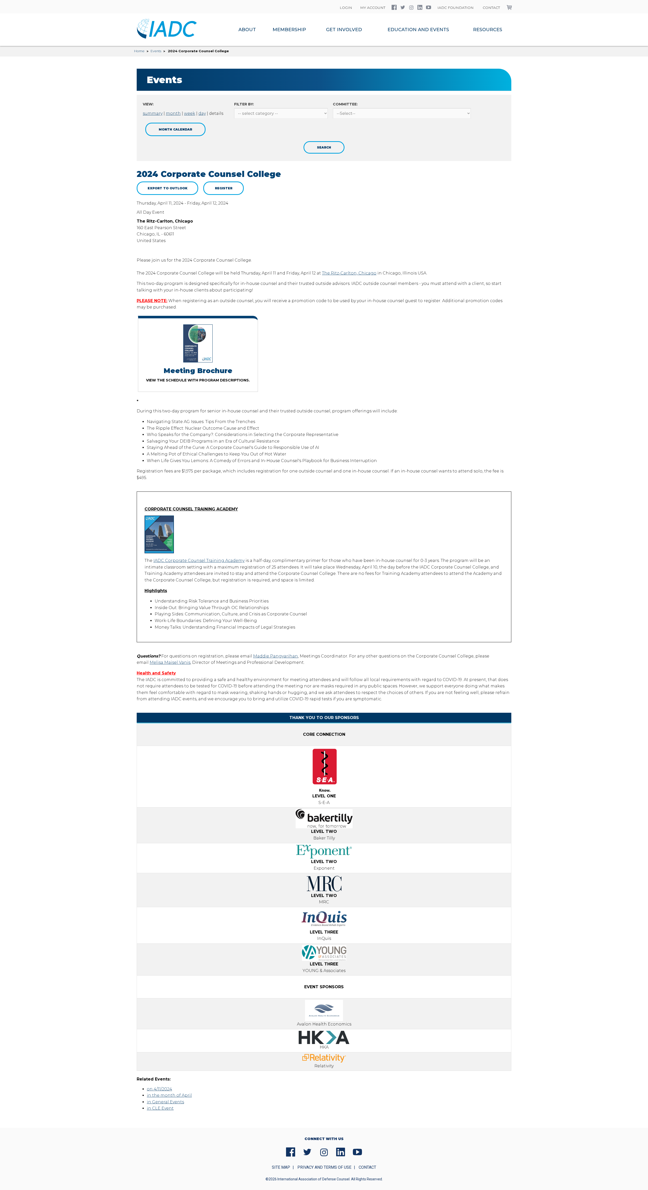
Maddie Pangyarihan (275, 656)
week (189, 113)
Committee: (345, 104)
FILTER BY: (244, 104)
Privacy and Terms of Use (324, 1167)
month (173, 113)
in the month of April (169, 1095)
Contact (491, 7)
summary (153, 113)
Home (139, 51)
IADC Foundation (455, 7)
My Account (372, 7)
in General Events (165, 1102)
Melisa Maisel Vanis (170, 662)
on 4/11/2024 (159, 1089)
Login (346, 7)
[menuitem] (247, 29)
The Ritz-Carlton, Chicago (349, 273)
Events (156, 51)
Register (223, 188)
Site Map (281, 1167)
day (202, 113)
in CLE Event (160, 1108)
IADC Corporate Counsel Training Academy (199, 560)
